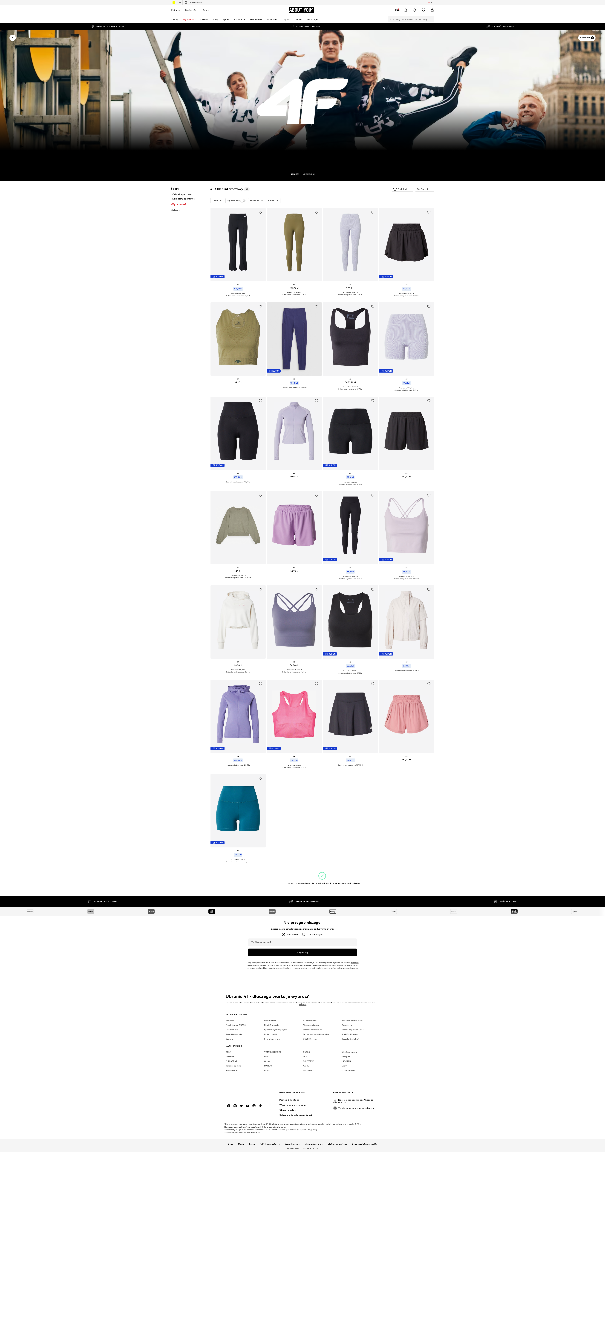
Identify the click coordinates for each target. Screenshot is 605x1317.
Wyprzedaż (233, 200)
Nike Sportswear (350, 1052)
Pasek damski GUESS (236, 1025)
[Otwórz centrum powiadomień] (415, 10)
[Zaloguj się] (406, 10)
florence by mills (233, 1066)
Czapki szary (348, 1025)
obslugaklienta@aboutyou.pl (270, 968)
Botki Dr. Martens (350, 1034)
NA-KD (306, 1066)
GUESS (306, 1052)
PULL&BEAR (231, 1061)
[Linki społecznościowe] (229, 1106)
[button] (402, 189)
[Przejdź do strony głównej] (242, 1094)
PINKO (267, 1070)
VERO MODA (232, 1070)
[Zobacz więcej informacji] (238, 298)
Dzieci (205, 10)
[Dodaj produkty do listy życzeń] (260, 212)
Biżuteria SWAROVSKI (352, 1020)
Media (241, 1144)
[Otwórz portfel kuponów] (397, 10)
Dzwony (229, 1039)
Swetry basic (232, 1030)
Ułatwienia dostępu (337, 1144)
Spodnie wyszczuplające (275, 1030)
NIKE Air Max (270, 1020)
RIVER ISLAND (348, 1070)
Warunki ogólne (292, 1144)
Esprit (344, 1066)
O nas (230, 1144)
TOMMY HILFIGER (272, 1052)
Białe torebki (270, 1034)
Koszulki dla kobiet (350, 1039)
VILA (305, 1056)
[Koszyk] (432, 10)
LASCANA (346, 1061)
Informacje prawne (314, 1144)
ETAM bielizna (310, 1020)
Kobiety (175, 10)
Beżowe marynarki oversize (316, 1034)
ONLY (228, 1052)
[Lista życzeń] (423, 10)
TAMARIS (230, 1056)
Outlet (178, 2)
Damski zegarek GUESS (353, 1030)
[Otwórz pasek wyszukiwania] (390, 19)
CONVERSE (308, 1061)
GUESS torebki (310, 1039)
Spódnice (230, 1020)
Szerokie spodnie (234, 1034)
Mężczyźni (191, 10)
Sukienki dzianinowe (312, 1030)
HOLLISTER (308, 1070)
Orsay (267, 1061)
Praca (252, 1144)
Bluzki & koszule (271, 1025)
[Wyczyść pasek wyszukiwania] (431, 19)
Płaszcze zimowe (311, 1025)
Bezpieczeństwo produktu (364, 1144)
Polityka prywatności (270, 1144)
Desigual (346, 1056)
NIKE (266, 1056)
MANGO (268, 1066)
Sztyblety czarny (272, 1039)
